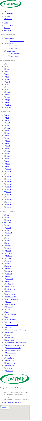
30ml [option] (8, 141)
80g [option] (7, 77)
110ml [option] (8, 174)
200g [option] (8, 95)
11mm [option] (8, 220)
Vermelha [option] (9, 368)
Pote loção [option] (9, 332)
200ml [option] (8, 189)
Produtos (7, 16)
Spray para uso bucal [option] (13, 348)
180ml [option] (8, 187)
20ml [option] (8, 130)
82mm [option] (8, 263)
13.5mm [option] (9, 223)
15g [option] (7, 69)
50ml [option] (8, 148)
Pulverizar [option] (9, 338)
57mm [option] (8, 240)
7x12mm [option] (9, 256)
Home (6, 11)
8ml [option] (7, 120)
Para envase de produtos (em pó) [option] (17, 330)
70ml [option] (8, 156)
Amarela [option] (9, 271)
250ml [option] (8, 194)
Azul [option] (7, 281)
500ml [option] (8, 202)
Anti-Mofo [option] (9, 279)
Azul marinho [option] (10, 289)
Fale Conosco (8, 19)
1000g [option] (8, 105)
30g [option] (7, 72)
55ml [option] (8, 151)
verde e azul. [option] (10, 363)
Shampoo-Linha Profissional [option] (15, 345)
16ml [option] (8, 128)
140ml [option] (8, 179)
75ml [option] (8, 159)
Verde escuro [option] (10, 366)
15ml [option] (8, 125)
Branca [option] (8, 292)
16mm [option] (8, 228)
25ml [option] (8, 136)
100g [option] (8, 79)
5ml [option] (7, 115)
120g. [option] (8, 87)
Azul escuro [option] (10, 286)
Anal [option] (8, 276)
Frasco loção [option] (10, 304)
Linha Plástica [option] (15, 46)
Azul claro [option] (9, 284)
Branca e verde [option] (11, 297)
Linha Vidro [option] (14, 48)
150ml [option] (8, 182)
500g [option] (8, 102)
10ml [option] (8, 123)
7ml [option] (7, 118)
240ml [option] (8, 192)
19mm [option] (8, 230)
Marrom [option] (9, 322)
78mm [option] (8, 251)
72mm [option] (8, 246)
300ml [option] (8, 197)
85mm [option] (8, 266)
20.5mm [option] (9, 233)
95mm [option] (8, 269)
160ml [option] (8, 184)
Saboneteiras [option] (10, 340)
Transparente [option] (11, 353)
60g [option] (7, 74)
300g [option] (8, 100)
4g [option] (7, 64)
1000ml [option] (8, 207)
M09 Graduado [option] (11, 315)
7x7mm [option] (8, 258)
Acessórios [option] (10, 38)
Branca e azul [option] (11, 294)
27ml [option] (8, 138)
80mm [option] (8, 261)
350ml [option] (8, 199)
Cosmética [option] (9, 43)
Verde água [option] (10, 358)
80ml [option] (8, 161)
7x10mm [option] (9, 253)
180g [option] (8, 92)
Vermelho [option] (9, 371)
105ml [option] (8, 171)
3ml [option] (7, 238)
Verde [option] (8, 355)
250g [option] (8, 97)
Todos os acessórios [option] (17, 41)
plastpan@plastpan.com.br (13, 402)
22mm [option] (8, 235)
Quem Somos (8, 14)
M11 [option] (7, 317)
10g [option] (7, 66)
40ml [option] (8, 146)
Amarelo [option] (9, 274)
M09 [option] (7, 312)
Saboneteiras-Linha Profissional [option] (16, 343)
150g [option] (8, 89)
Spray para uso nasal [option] (13, 350)
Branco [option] (8, 302)
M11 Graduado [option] (11, 320)
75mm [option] (8, 248)
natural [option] (8, 327)
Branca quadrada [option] (12, 299)
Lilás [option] (8, 309)
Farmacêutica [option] (10, 51)
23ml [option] (8, 133)
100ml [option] (8, 169)
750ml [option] (8, 205)
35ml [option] (8, 143)
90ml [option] (8, 166)
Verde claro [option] (10, 360)
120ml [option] (8, 176)
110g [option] (8, 82)
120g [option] (8, 84)
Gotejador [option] (9, 307)
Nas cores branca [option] (12, 325)
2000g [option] (8, 107)
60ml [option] (8, 153)
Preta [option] (8, 335)
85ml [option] (8, 164)
